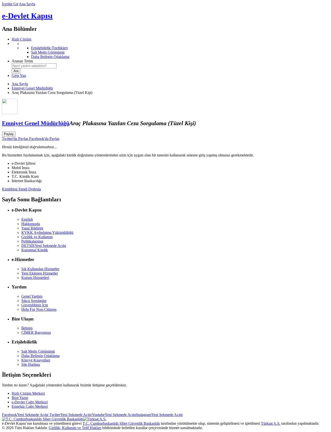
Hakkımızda (30, 224)
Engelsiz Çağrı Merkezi (30, 406)
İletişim (26, 328)
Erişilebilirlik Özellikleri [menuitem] (49, 48)
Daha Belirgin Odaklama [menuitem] (50, 57)
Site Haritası (30, 364)
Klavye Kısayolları (35, 360)
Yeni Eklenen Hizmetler (39, 273)
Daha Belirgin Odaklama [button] (40, 356)
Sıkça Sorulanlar (34, 301)
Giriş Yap (19, 75)
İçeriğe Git (10, 4)
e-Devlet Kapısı (27, 15)
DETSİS (43, 246)
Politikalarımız (32, 241)
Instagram (159, 415)
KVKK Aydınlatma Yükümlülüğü (47, 232)
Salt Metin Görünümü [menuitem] (47, 52)
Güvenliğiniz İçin (34, 305)
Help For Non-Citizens (38, 309)
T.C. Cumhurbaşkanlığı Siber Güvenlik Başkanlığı (121, 423)
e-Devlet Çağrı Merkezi (30, 402)
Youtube (114, 415)
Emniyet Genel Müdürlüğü (32, 88)
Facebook (25, 415)
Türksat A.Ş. (270, 423)
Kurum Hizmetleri (35, 278)
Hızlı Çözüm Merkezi (28, 393)
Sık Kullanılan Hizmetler (40, 269)
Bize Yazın (20, 398)
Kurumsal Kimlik (34, 250)
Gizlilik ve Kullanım (37, 237)
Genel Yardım (31, 296)
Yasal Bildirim (32, 228)
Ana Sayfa (27, 4)
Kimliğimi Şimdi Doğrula (21, 189)
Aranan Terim (22, 61)
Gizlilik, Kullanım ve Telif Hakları (75, 428)
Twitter (70, 415)
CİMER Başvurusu (36, 332)
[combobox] (34, 65)
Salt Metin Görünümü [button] (38, 351)
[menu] (170, 50)
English (27, 219)
